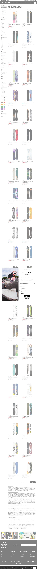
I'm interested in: (22, 286)
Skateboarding (23, 288)
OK (34, 567)
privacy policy (22, 568)
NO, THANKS (27, 298)
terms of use (16, 568)
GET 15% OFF (26, 296)
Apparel (22, 293)
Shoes (22, 291)
